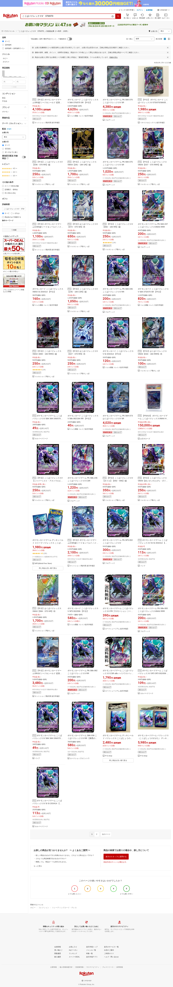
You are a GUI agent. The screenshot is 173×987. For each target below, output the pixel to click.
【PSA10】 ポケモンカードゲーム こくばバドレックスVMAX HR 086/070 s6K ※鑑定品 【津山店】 (153, 418)
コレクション (44, 908)
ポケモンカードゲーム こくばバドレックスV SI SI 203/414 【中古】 (152, 543)
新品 (3, 98)
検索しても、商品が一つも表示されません (51, 862)
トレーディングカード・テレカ (64, 908)
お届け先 (5, 132)
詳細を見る (113, 57)
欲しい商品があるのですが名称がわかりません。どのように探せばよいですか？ (65, 855)
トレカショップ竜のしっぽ (44, 184)
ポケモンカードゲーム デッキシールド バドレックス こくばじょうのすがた (118, 738)
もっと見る (38, 866)
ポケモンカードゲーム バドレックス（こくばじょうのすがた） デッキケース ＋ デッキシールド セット (153, 738)
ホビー (33, 908)
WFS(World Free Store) (43, 563)
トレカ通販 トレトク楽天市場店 (81, 116)
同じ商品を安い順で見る (48, 568)
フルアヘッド (110, 120)
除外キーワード (8, 220)
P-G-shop (108, 756)
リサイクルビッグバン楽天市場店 (152, 123)
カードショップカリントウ (79, 758)
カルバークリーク (41, 438)
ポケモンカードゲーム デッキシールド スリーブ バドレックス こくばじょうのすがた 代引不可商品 (47, 543)
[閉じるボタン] (167, 47)
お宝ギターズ (145, 439)
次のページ (106, 834)
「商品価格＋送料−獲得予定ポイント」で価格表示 (48, 39)
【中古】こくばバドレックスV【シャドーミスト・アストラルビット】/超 (47, 481)
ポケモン (5, 112)
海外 (9, 129)
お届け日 (5, 142)
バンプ (142, 566)
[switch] (24, 157)
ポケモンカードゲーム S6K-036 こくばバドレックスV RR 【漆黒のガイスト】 (82, 738)
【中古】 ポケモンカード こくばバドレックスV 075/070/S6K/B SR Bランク (153, 102)
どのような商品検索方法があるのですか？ (51, 859)
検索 (14, 87)
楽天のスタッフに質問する (116, 857)
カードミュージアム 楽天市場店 (116, 629)
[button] (163, 10)
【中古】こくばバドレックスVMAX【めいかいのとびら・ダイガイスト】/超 (153, 481)
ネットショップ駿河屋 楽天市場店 (47, 123)
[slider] (2, 77)
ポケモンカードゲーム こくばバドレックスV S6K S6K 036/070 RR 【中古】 (47, 418)
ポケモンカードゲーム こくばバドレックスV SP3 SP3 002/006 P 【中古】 (153, 673)
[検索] (118, 16)
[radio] (3, 41)
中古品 (4, 101)
